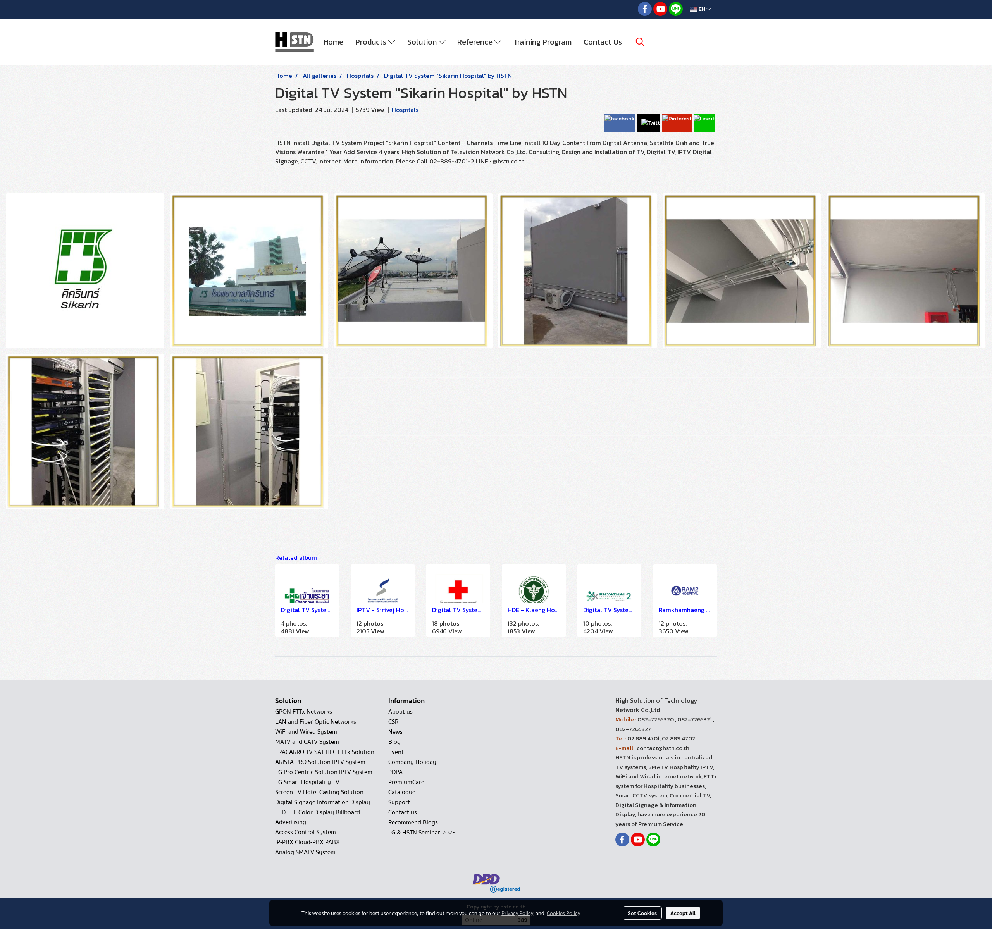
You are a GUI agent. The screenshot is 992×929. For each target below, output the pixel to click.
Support (399, 802)
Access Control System (305, 832)
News (395, 732)
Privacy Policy (517, 912)
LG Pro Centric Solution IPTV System (323, 772)
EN (702, 9)
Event (396, 752)
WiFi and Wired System (306, 732)
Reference (475, 42)
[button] (640, 41)
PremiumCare (406, 782)
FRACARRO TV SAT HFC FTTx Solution (324, 752)
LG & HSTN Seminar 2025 (422, 832)
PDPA (395, 772)
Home (333, 42)
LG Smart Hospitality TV (307, 782)
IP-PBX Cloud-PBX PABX (307, 842)
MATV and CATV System (307, 742)
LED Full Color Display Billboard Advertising (317, 817)
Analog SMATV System (305, 852)
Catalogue (401, 792)
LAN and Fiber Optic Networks (315, 722)
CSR (393, 722)
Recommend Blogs (413, 822)
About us (400, 712)
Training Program (542, 42)
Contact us (402, 812)
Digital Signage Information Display (322, 802)
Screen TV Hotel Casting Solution (319, 792)
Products (371, 42)
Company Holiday (412, 762)
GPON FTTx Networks (303, 712)
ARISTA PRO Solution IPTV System (320, 762)
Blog (394, 742)
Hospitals (405, 109)
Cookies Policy (563, 912)
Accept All (683, 912)
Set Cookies (642, 912)
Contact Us (603, 42)
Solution (423, 42)
